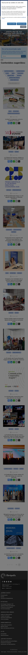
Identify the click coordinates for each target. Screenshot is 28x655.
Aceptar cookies (11, 24)
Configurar (23, 27)
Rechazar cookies (22, 24)
